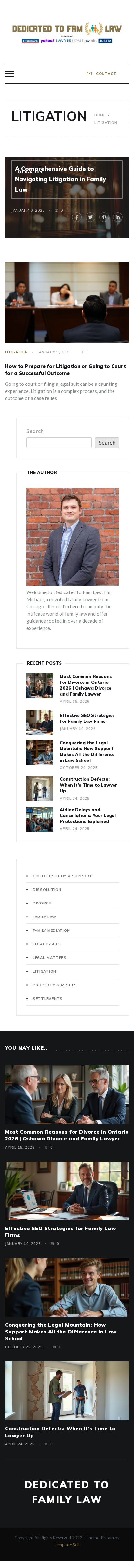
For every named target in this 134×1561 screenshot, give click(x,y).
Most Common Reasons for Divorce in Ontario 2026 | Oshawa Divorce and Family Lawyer (66, 1135)
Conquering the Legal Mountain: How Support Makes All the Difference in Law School (60, 1331)
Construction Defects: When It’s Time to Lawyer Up (88, 784)
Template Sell (66, 1544)
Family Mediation (51, 930)
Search (35, 431)
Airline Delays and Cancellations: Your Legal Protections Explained (88, 815)
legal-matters (50, 958)
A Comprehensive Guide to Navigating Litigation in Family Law (60, 179)
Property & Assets (55, 985)
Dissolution (47, 889)
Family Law (44, 917)
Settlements (48, 998)
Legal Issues (47, 944)
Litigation (30, 172)
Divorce (42, 903)
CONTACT (106, 74)
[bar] (9, 74)
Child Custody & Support (62, 876)
